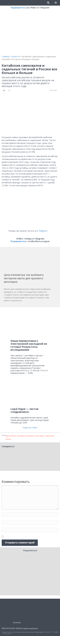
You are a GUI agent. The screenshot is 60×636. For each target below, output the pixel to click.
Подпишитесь (18, 7)
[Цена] (25, 261)
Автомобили (10, 436)
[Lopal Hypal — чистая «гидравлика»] (30, 392)
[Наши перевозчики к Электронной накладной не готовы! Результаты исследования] (30, 323)
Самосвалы (39, 436)
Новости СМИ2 (30, 427)
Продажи (30, 436)
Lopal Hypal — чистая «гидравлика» (24, 410)
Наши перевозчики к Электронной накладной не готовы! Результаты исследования (28, 345)
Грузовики (21, 436)
